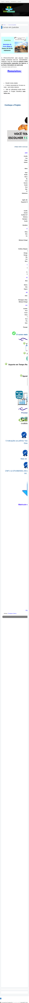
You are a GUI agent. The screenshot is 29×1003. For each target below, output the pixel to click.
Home (4, 24)
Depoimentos (13, 1)
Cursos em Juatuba (12, 24)
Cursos (2, 1)
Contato (19, 1)
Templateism (15, 1002)
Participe (7, 1)
